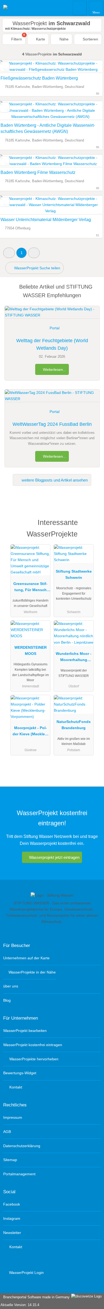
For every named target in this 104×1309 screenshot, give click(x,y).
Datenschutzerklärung (21, 1146)
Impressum (12, 1117)
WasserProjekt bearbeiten (25, 1030)
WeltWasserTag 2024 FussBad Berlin (52, 424)
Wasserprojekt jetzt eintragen (54, 857)
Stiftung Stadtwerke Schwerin (74, 574)
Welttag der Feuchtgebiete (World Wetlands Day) (52, 344)
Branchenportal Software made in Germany (35, 1297)
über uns (10, 986)
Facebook (11, 1204)
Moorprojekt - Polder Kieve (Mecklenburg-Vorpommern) (31, 732)
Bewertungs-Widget (19, 1073)
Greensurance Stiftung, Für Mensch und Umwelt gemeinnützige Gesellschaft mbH (30, 587)
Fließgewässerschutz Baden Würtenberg (39, 78)
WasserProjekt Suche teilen (36, 268)
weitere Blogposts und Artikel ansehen (54, 480)
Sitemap (10, 1160)
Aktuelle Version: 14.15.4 (20, 1305)
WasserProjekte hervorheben (33, 1059)
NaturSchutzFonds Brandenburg (74, 724)
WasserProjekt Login (26, 1272)
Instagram (11, 1218)
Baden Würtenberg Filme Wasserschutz (38, 172)
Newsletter (12, 1232)
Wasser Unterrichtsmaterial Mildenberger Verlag (46, 219)
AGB (7, 1131)
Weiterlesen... (54, 369)
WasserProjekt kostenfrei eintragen (32, 1045)
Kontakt (15, 1087)
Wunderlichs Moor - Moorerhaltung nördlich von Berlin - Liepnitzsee (73, 657)
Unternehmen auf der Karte (26, 958)
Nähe (63, 39)
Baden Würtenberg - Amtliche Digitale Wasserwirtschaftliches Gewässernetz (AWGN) (48, 128)
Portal (54, 328)
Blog (7, 1000)
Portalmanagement (19, 1174)
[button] (9, 253)
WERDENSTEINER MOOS (30, 650)
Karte (40, 39)
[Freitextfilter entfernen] (79, 7)
